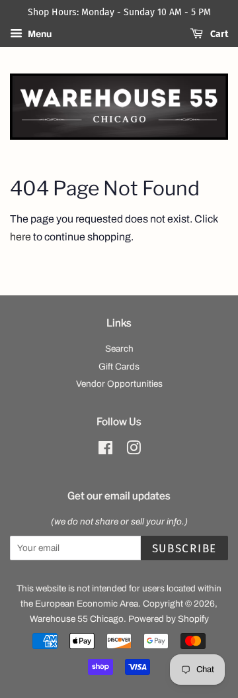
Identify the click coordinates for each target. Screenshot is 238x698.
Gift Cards (119, 367)
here (20, 236)
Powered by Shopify (168, 619)
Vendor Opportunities (119, 384)
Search (119, 349)
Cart (218, 34)
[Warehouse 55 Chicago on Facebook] (105, 451)
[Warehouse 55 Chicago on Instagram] (133, 451)
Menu (39, 34)
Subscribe (184, 549)
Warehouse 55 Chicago (77, 619)
